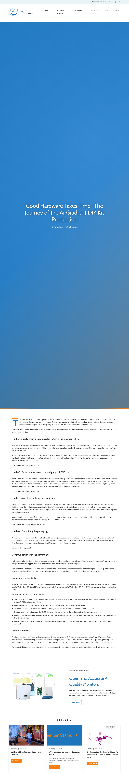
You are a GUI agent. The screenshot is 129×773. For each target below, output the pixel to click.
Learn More (75, 702)
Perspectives (94, 10)
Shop (117, 10)
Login (118, 2)
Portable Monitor (60, 12)
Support (107, 10)
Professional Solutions (99, 2)
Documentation (79, 10)
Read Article (16, 761)
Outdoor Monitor (45, 12)
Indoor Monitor (30, 12)
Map (109, 2)
